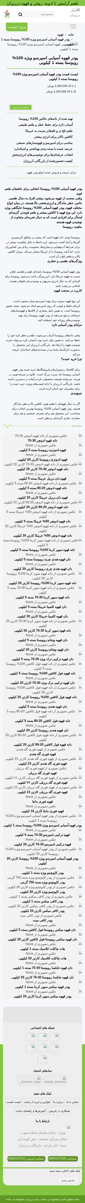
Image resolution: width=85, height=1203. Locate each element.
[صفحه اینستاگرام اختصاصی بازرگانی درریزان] (30, 1048)
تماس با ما (72, 1101)
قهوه (60, 34)
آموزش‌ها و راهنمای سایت (31, 1110)
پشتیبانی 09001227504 (62, 1158)
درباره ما (58, 1101)
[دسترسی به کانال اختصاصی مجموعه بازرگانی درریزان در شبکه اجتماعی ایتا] (54, 1037)
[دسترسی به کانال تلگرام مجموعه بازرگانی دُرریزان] (54, 1048)
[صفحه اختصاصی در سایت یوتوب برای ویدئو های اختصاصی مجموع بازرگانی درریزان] (30, 1037)
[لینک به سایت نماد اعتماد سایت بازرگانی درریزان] (55, 1080)
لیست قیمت (14, 1101)
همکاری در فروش (59, 1110)
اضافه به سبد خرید (20, 107)
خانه (71, 34)
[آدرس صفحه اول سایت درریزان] (70, 12)
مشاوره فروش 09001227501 (26, 1158)
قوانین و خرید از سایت (37, 1101)
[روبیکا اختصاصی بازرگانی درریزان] (42, 1059)
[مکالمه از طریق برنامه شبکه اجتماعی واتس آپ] (42, 1048)
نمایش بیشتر (68, 1180)
